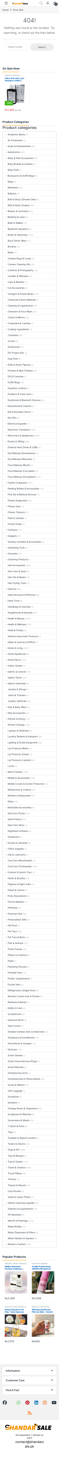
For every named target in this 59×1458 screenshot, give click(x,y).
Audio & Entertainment (19, 146)
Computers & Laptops (19, 323)
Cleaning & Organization (20, 305)
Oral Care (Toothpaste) (20, 866)
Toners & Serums (16, 1143)
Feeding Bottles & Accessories (23, 488)
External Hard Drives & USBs (23, 447)
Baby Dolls (13, 169)
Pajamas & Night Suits (19, 884)
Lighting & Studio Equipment (23, 742)
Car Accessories (16, 287)
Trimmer (12, 1179)
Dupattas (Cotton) (17, 388)
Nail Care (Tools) (16, 813)
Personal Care (15, 913)
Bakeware (13, 187)
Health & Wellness (17, 624)
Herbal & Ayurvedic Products (23, 636)
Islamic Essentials (17, 683)
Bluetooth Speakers (18, 228)
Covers (11, 341)
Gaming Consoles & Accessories (24, 541)
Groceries (13, 553)
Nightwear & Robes (18, 831)
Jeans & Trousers (17, 695)
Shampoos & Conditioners (21, 1037)
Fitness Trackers (16, 512)
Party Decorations (17, 895)
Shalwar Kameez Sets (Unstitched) (26, 1031)
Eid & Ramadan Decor (19, 411)
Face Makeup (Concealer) (21, 471)
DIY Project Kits (16, 352)
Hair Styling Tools (17, 583)
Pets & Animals (15, 943)
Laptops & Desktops (18, 730)
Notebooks (13, 836)
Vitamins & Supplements (20, 1208)
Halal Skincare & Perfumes (21, 594)
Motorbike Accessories (19, 807)
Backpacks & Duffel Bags (21, 175)
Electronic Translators (19, 429)
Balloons (12, 193)
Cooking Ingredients (18, 329)
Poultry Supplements (19, 978)
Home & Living (15, 648)
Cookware (13, 335)
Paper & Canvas (16, 890)
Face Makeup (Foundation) (22, 476)
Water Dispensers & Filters (21, 1232)
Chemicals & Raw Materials (22, 299)
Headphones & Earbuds (20, 612)
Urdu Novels (14, 1191)
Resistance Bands (17, 1002)
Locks (11, 766)
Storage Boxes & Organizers (22, 1108)
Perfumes (13, 907)
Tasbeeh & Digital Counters (22, 1138)
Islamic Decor (15, 677)
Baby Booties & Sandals (20, 164)
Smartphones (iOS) (18, 1073)
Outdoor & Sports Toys (20, 872)
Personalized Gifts (17, 919)
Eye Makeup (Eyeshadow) (21, 453)
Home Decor (14, 659)
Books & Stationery (18, 234)
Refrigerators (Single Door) (22, 990)
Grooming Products (18, 559)
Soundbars (13, 1096)
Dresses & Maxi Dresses (20, 370)
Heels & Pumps (15, 630)
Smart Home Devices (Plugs (22, 1061)
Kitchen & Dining (16, 718)
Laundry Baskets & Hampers (23, 736)
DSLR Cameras (15, 376)
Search (41, 3)
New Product (14, 819)
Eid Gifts (12, 417)
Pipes (10, 960)
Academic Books (16, 134)
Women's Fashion (17, 1244)
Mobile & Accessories (19, 777)
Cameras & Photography (20, 270)
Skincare (12, 1049)
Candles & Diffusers (18, 276)
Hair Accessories (16, 565)
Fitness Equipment (17, 500)
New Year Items (16, 825)
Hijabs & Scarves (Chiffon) (21, 642)
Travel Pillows (15, 1173)
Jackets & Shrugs (17, 689)
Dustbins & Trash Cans (19, 394)
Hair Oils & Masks (17, 577)
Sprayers (12, 1102)
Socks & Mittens (16, 1084)
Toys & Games (15, 1161)
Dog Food (13, 358)
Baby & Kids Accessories (21, 158)
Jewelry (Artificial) (17, 701)
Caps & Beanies (16, 282)
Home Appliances (17, 653)
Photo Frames (15, 949)
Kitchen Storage (16, 724)
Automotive (14, 152)
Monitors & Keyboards (19, 795)
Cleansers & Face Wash (20, 311)
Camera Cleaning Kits (19, 264)
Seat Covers (14, 1025)
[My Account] (48, 3)
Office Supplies (16, 848)
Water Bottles (15, 1226)
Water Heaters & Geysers (21, 1238)
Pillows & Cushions (17, 955)
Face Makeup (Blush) (19, 465)
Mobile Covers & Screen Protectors (26, 783)
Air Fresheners (15, 140)
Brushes (12, 246)
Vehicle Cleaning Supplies (21, 1202)
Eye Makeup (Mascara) (20, 459)
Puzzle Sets (14, 984)
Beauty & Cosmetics (18, 211)
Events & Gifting (16, 441)
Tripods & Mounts (17, 1185)
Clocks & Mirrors (16, 317)
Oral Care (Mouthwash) (20, 860)
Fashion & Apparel (17, 482)
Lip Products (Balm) (18, 748)
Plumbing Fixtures (17, 966)
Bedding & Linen (16, 217)
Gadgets (12, 535)
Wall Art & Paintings (18, 1220)
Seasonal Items (16, 1020)
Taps (10, 1132)
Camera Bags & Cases (19, 258)
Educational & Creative (19, 406)
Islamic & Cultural (17, 671)
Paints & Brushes (16, 878)
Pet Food (12, 925)
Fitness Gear (14, 506)
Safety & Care (15, 1008)
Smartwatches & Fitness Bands (24, 1078)
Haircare (8, 75)
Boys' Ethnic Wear (17, 240)
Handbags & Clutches (19, 606)
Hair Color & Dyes (17, 571)
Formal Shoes (15, 524)
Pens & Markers (16, 901)
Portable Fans (15, 972)
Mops (10, 801)
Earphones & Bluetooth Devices (24, 400)
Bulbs (10, 252)
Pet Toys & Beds (16, 937)
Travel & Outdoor (17, 1167)
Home (5, 9)
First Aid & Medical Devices (22, 494)
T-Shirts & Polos (16, 1126)
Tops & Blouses (16, 1155)
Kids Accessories (16, 713)
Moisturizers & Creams (19, 789)
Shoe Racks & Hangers (20, 1043)
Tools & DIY (14, 1149)
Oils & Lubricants (16, 854)
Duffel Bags (14, 382)
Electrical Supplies (17, 423)
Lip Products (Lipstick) (19, 760)
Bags (10, 181)
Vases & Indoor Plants (19, 1197)
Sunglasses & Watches (19, 1114)
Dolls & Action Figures (19, 364)
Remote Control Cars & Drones (23, 996)
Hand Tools (13, 600)
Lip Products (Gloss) (18, 754)
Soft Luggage (15, 1090)
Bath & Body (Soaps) (19, 205)
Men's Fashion (15, 771)
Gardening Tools (16, 547)
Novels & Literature (18, 842)
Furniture (12, 529)
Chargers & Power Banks (21, 293)
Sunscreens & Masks (18, 1120)
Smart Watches (16, 1067)
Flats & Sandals (16, 518)
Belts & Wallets (15, 222)
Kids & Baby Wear (17, 707)
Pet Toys (12, 931)
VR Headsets (14, 1214)
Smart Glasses (15, 1055)
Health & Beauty (16, 618)
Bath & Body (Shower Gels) (22, 199)
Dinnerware (14, 346)
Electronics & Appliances (20, 435)
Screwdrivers (14, 1014)
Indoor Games (15, 665)
